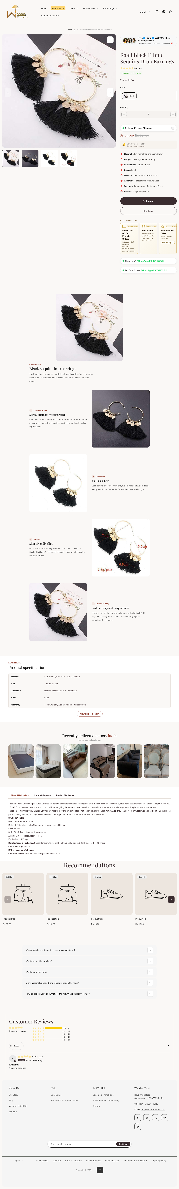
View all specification (89, 714)
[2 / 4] (30, 158)
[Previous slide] (7, 92)
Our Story (13, 1094)
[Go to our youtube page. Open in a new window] (164, 1117)
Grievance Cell (112, 1160)
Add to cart (149, 201)
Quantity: (124, 107)
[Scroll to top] (100, 1170)
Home (69, 29)
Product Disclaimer (65, 795)
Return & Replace (42, 795)
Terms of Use (41, 1160)
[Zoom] (110, 39)
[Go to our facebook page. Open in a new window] (137, 1117)
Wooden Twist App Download (65, 1100)
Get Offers (123, 1144)
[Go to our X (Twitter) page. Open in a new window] (155, 1117)
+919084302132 (151, 1103)
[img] (25, 1056)
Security (57, 1160)
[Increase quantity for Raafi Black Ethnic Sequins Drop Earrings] (173, 114)
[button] (127, 68)
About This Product (20, 795)
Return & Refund (73, 1160)
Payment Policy (93, 1160)
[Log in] (164, 12)
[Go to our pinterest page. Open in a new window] (137, 1126)
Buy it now (148, 211)
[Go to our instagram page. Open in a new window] (146, 1117)
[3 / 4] (49, 158)
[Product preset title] (23, 894)
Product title (9, 918)
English (143, 12)
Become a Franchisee (103, 1094)
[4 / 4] (68, 158)
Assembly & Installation (135, 1160)
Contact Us (56, 1094)
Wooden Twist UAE (18, 1106)
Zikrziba (13, 1111)
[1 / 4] (10, 158)
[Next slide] (110, 92)
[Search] (157, 12)
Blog (11, 1100)
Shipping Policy (158, 1160)
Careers (96, 1106)
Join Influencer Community (106, 1100)
